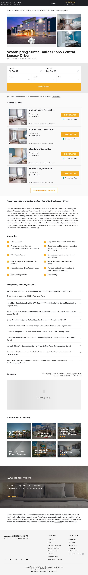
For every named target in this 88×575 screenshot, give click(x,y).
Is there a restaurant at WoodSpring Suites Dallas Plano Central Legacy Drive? (39, 326)
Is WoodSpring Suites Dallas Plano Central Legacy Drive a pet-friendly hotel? (38, 332)
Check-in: (12, 68)
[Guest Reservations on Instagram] (16, 559)
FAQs (50, 542)
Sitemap (50, 554)
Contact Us (72, 539)
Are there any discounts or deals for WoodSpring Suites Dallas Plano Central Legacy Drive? (39, 353)
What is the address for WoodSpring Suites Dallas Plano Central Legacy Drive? (39, 291)
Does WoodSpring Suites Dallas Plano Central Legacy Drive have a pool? (36, 320)
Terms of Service (53, 548)
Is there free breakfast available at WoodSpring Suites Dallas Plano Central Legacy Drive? (41, 338)
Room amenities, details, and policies (41, 124)
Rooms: (11, 77)
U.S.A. (23, 11)
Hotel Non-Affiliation (55, 560)
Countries (16, 11)
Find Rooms (44, 87)
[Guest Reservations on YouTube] (26, 559)
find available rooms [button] (44, 190)
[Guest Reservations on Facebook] (6, 559)
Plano (29, 11)
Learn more (56, 97)
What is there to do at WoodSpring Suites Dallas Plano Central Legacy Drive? (39, 346)
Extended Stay (74, 551)
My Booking (72, 542)
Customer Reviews (54, 545)
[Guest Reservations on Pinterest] (21, 559)
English (54, 3)
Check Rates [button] (70, 115)
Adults (35, 77)
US (80, 376)
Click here (58, 522)
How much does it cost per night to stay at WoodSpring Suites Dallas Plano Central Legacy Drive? (41, 304)
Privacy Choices (74, 554)
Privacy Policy (52, 551)
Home (9, 11)
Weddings (72, 548)
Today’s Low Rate (71, 119)
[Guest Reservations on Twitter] (11, 559)
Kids (59, 77)
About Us (51, 539)
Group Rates (73, 545)
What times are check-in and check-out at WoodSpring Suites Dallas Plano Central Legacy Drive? (42, 312)
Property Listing (53, 557)
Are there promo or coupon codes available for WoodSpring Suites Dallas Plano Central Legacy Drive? (39, 361)
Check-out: (49, 68)
